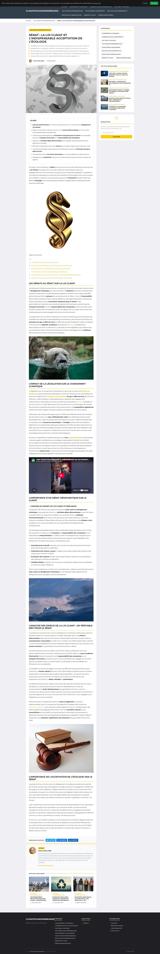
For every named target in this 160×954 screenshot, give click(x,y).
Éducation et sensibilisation (111, 54)
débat (72, 325)
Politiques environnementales (44, 20)
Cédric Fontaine (81, 902)
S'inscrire (116, 136)
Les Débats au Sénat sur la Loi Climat (44, 262)
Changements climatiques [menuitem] (78, 6)
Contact (86, 923)
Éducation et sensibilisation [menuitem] (72, 15)
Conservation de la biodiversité (112, 37)
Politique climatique (109, 40)
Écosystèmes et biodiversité (111, 47)
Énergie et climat (107, 58)
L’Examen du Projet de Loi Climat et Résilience (50, 272)
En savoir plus (96, 3)
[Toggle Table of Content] (30, 260)
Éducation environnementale (111, 50)
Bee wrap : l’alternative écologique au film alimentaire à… (120, 83)
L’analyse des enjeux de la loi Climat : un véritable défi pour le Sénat (56, 275)
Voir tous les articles (45, 865)
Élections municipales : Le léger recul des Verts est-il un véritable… (83, 899)
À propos (114, 923)
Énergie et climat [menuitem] (90, 15)
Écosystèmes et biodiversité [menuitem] (95, 11)
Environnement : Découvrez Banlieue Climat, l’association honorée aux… (38, 899)
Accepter (154, 3)
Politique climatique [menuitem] (122, 6)
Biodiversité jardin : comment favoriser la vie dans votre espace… (119, 91)
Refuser (145, 3)
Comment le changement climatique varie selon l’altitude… (117, 108)
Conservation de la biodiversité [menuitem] (101, 6)
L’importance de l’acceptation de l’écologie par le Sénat (51, 278)
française (79, 402)
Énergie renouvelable (123, 58)
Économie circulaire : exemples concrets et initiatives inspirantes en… (60, 899)
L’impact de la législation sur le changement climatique (51, 265)
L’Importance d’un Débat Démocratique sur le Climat (50, 268)
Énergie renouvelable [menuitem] (106, 15)
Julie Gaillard (44, 851)
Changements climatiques (110, 33)
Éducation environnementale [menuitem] (117, 11)
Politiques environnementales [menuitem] (72, 11)
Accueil (28, 20)
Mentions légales (117, 925)
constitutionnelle (75, 437)
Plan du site (115, 930)
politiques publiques (36, 707)
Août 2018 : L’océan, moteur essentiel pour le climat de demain (118, 75)
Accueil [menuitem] (64, 6)
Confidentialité (116, 928)
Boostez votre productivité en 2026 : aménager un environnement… (119, 100)
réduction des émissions (56, 396)
